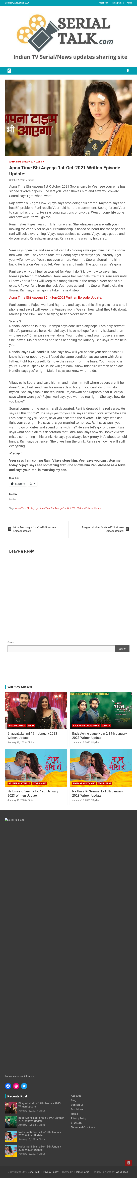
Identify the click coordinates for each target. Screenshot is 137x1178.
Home (74, 1113)
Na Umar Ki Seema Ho (19, 783)
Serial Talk (34, 1171)
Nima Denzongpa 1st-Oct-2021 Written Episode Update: (34, 529)
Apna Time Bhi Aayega (22, 161)
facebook (103, 3)
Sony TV (106, 726)
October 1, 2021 (17, 180)
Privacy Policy (79, 1118)
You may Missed (19, 687)
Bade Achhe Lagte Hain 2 (86, 726)
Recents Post (17, 1096)
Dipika (31, 180)
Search (11, 642)
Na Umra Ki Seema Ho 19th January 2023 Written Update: (33, 793)
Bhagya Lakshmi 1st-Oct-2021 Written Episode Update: (103, 529)
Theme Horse (81, 1171)
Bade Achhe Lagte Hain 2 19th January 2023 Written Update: (99, 736)
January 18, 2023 (17, 742)
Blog (73, 1100)
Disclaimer (77, 1109)
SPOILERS (76, 1122)
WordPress (122, 1171)
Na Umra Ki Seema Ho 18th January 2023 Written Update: (97, 793)
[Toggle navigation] (9, 71)
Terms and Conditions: (83, 1127)
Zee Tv (40, 161)
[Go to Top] (128, 1163)
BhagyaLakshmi (17, 726)
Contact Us (77, 1104)
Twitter (128, 3)
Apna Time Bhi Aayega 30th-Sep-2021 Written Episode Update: (55, 297)
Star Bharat (39, 783)
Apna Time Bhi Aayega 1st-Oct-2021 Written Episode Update (70, 508)
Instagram (116, 3)
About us (76, 1095)
